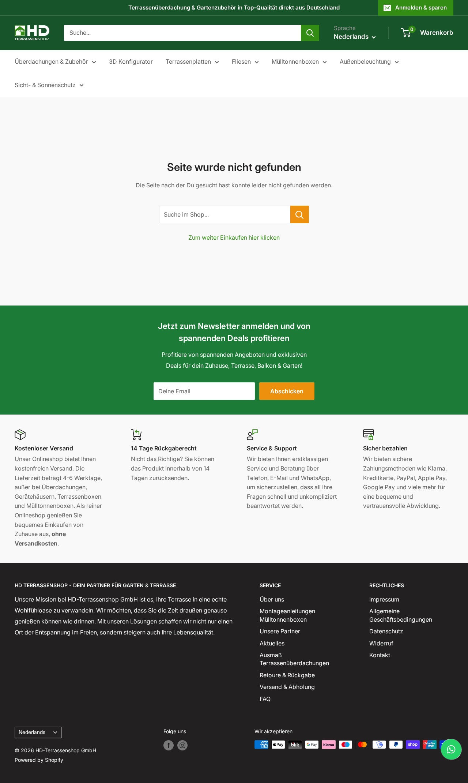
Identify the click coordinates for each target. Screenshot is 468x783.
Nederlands (32, 732)
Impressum (384, 599)
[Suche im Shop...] (299, 214)
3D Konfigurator (131, 61)
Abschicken (286, 391)
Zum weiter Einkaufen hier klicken (234, 237)
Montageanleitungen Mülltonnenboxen (287, 615)
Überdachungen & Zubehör (51, 61)
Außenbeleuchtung (365, 61)
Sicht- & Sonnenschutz (45, 85)
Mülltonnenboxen (295, 61)
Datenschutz (386, 631)
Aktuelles (272, 643)
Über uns (272, 599)
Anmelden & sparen (421, 7)
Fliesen (241, 61)
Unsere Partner (280, 631)
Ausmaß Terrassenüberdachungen (294, 659)
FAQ (265, 699)
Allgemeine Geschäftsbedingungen (400, 615)
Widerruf (381, 643)
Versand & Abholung (287, 686)
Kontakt (379, 655)
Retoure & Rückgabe (287, 675)
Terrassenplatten (188, 61)
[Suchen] (310, 33)
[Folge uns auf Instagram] (182, 745)
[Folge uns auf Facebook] (168, 745)
